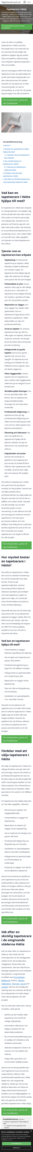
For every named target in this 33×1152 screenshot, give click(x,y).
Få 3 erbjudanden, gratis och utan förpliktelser (13, 27)
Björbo (21, 980)
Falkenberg (6, 983)
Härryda (15, 983)
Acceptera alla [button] (16, 1143)
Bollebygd (5, 980)
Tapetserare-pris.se (11, 2)
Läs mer (10, 1140)
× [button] (31, 1131)
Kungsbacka (19, 977)
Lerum (23, 983)
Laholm (4, 987)
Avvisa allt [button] (16, 1148)
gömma (7, 145)
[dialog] (16, 1140)
